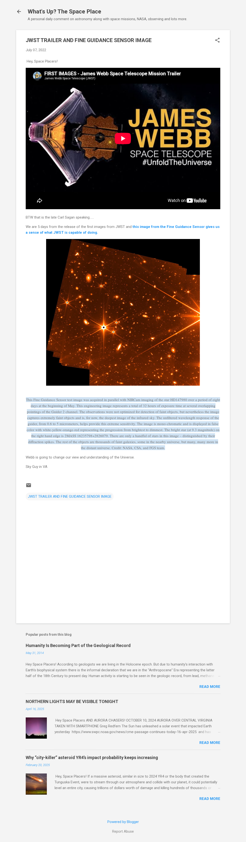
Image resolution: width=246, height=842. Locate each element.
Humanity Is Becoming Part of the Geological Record (78, 645)
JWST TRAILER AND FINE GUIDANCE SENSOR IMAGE (69, 496)
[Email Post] (28, 487)
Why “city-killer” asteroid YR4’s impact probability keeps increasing (92, 757)
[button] (217, 40)
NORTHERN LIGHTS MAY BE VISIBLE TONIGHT (72, 701)
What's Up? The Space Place (64, 11)
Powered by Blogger (123, 822)
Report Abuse (123, 831)
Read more (209, 687)
